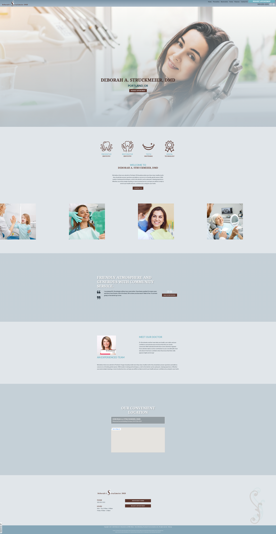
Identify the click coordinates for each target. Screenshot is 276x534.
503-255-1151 (263, 4)
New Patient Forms (138, 500)
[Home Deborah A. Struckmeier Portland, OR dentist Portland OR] (15, 3)
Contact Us (244, 2)
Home (210, 2)
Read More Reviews (169, 295)
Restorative (224, 2)
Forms (231, 2)
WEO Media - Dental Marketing (135, 527)
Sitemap (170, 527)
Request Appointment (261, 1)
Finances (237, 2)
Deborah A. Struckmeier (120, 527)
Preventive (216, 2)
